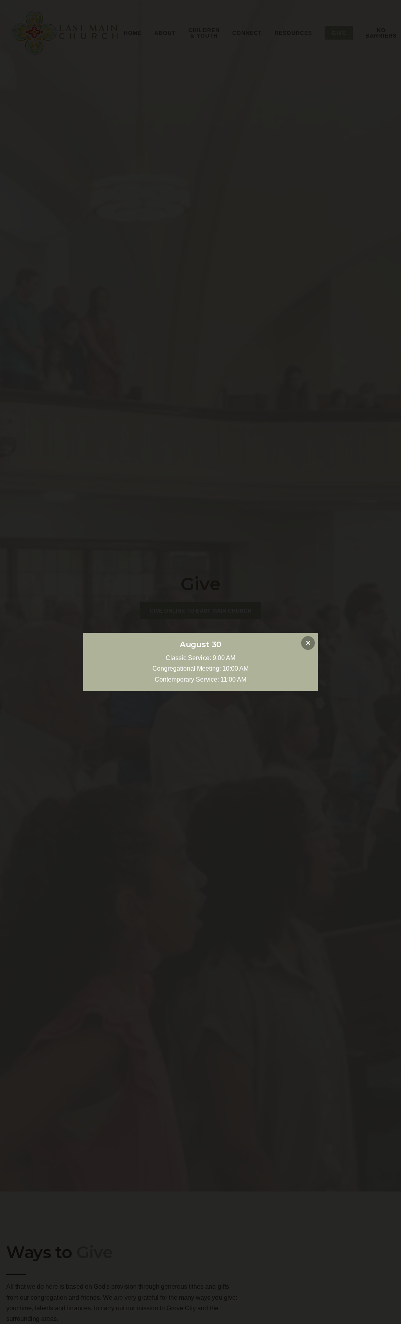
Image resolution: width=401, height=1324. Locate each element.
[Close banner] (308, 643)
